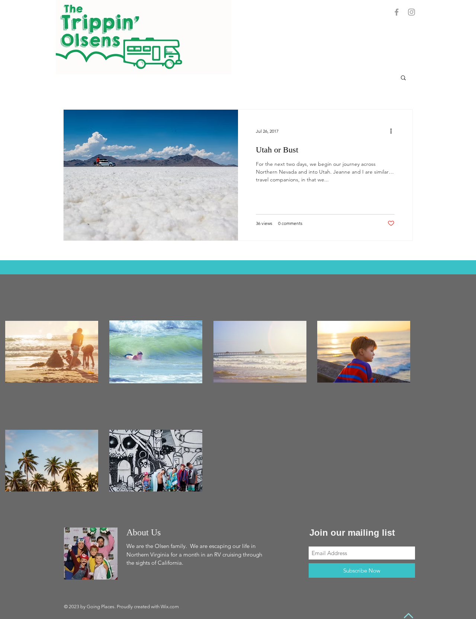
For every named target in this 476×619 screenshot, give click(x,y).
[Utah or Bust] (151, 175)
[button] (403, 78)
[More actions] (393, 130)
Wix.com (170, 606)
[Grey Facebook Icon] (396, 12)
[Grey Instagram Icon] (411, 12)
